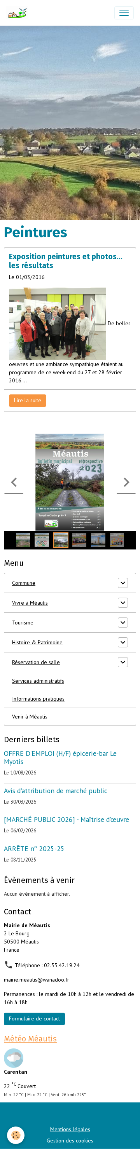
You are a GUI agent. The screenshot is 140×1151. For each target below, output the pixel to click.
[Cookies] (15, 1135)
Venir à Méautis (29, 716)
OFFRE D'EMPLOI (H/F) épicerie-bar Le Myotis (60, 757)
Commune (23, 582)
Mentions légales (70, 1129)
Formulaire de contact (34, 1018)
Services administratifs (38, 680)
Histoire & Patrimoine (37, 642)
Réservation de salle (36, 662)
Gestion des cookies (70, 1140)
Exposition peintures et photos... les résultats (65, 261)
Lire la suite (27, 400)
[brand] (19, 12)
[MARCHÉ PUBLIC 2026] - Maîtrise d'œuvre (66, 819)
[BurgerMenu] (124, 12)
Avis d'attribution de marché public (55, 790)
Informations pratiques (38, 698)
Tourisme (22, 622)
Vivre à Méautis (30, 602)
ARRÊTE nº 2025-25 (34, 848)
